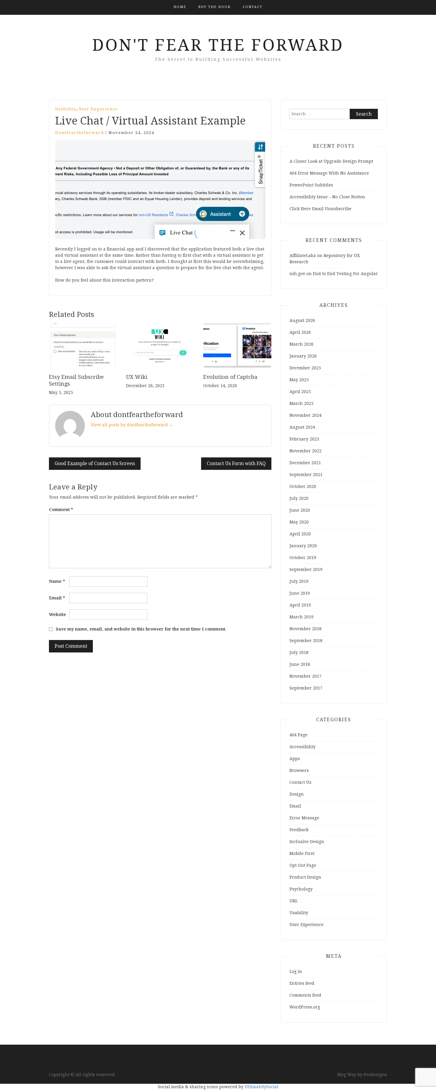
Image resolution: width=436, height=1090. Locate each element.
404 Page (298, 734)
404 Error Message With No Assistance (329, 173)
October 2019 (302, 557)
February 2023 (304, 439)
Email (57, 598)
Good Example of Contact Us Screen (95, 463)
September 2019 (305, 569)
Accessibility (302, 746)
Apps (294, 758)
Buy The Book (214, 7)
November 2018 (305, 628)
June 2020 (299, 510)
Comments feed (305, 995)
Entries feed (301, 983)
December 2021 (305, 462)
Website (57, 614)
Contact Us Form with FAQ (236, 463)
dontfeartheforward (79, 132)
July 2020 (298, 498)
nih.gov (297, 273)
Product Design (305, 877)
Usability (65, 109)
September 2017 (305, 688)
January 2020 (303, 545)
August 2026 (302, 320)
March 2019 (301, 617)
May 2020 (299, 522)
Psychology (301, 889)
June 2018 (299, 664)
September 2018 (305, 640)
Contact (252, 7)
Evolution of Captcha (230, 377)
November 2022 (305, 451)
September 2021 (305, 474)
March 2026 (301, 344)
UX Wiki (136, 377)
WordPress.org (304, 1007)
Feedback (298, 829)
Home (180, 7)
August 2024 (302, 427)
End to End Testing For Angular (345, 273)
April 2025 (300, 391)
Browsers (299, 770)
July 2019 (298, 581)
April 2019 (300, 605)
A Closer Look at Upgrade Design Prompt (331, 161)
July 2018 (298, 652)
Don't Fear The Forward (218, 45)
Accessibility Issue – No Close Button (327, 196)
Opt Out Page (302, 865)
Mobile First (301, 853)
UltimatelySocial (262, 1086)
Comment (61, 509)
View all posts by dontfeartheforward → (132, 424)
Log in (295, 971)
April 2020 (300, 534)
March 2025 (301, 403)
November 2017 (305, 676)
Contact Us (300, 782)
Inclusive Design (306, 841)
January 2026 (303, 356)
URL (293, 901)
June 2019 (299, 593)
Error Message (304, 817)
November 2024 (305, 415)
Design (296, 794)
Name (57, 581)
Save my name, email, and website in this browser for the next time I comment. (141, 629)
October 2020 (302, 486)
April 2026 (300, 332)
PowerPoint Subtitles (311, 185)
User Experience (98, 109)
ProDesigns (375, 1074)
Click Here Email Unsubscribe (320, 208)
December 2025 (305, 368)
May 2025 (299, 379)
